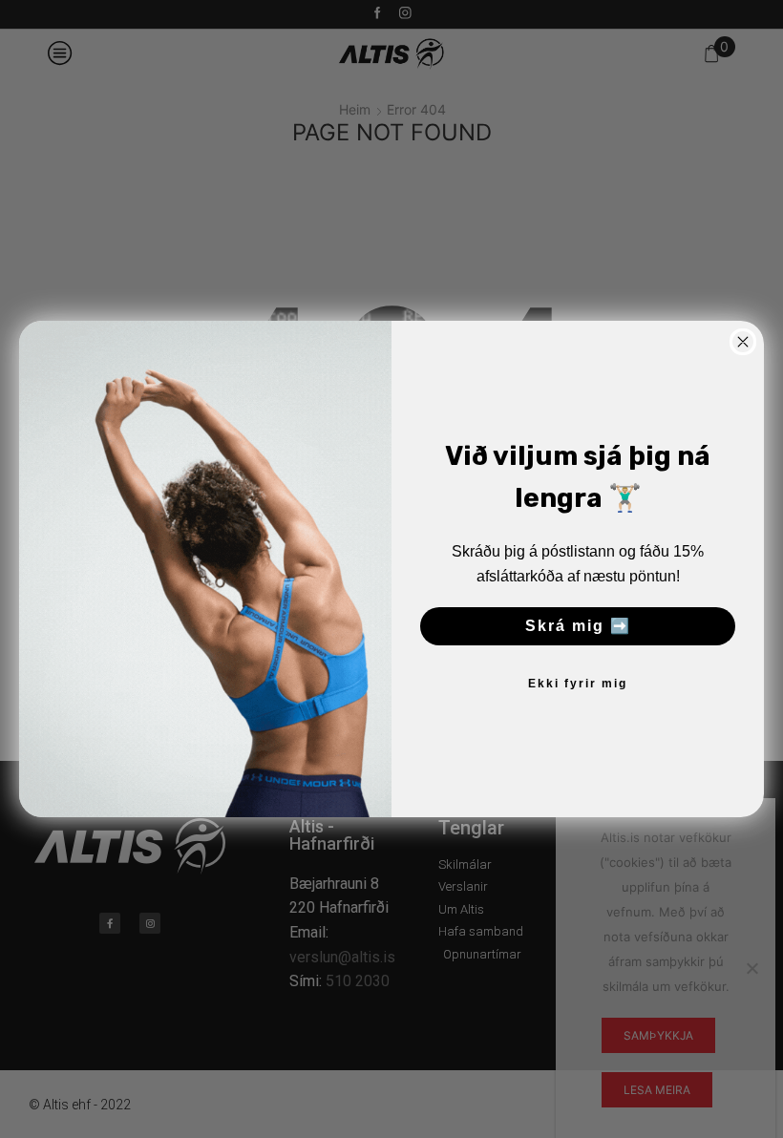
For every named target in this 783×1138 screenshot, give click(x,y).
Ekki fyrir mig (577, 683)
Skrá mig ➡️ (578, 626)
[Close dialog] (742, 341)
